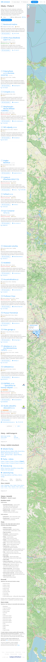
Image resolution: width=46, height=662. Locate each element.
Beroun (8, 451)
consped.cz (16, 102)
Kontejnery (3, 439)
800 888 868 (5, 401)
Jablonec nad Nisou (12, 475)
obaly (18, 645)
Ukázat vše (3, 441)
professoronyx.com (18, 306)
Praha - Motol (22, 488)
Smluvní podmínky (10, 652)
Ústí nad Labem (9, 470)
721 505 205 (5, 342)
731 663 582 (5, 123)
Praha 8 (12, 463)
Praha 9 (17, 463)
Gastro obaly (4, 437)
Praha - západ (13, 454)
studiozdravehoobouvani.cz (8, 422)
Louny (18, 468)
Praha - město (8, 459)
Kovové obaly (17, 439)
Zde (7, 640)
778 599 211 (5, 258)
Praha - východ (5, 454)
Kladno (12, 451)
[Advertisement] (13, 60)
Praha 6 (3, 463)
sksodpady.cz (17, 137)
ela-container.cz (17, 223)
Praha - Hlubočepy (5, 485)
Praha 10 (22, 463)
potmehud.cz (17, 323)
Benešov (3, 451)
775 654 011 (5, 275)
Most (22, 468)
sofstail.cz (16, 204)
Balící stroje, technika (5, 436)
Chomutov (7, 468)
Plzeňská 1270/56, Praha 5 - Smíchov (9, 411)
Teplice (3, 470)
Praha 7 (8, 463)
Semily (2, 476)
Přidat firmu (18, 652)
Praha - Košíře (4, 486)
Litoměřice (13, 468)
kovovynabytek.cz (18, 399)
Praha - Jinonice (20, 485)
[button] (34, 332)
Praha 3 (12, 461)
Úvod (3, 652)
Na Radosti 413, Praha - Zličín (8, 26)
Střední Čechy (8, 449)
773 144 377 (16, 50)
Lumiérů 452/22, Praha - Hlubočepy (9, 281)
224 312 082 (16, 33)
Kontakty (7, 654)
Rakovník (3, 456)
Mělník (2, 453)
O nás (23, 652)
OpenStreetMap (41, 4)
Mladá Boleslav (9, 453)
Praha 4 (17, 461)
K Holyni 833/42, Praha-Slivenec (8, 391)
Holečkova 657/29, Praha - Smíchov (9, 369)
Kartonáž (16, 437)
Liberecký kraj (8, 473)
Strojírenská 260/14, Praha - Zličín (8, 94)
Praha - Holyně (13, 485)
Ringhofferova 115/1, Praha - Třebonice (10, 129)
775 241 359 (20, 422)
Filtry (25, 17)
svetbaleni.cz (16, 377)
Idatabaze (6, 2)
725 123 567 (5, 362)
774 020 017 (5, 325)
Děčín (2, 468)
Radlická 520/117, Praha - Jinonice (8, 42)
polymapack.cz (17, 85)
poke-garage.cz (17, 340)
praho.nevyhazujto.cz (18, 121)
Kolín (16, 451)
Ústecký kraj (7, 466)
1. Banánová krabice (33, 325)
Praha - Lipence (19, 486)
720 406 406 (22, 189)
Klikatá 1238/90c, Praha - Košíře (8, 112)
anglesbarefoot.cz (18, 173)
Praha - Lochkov (4, 488)
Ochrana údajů (13, 654)
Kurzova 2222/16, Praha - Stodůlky (9, 77)
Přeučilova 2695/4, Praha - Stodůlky (9, 248)
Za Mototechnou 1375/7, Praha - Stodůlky (10, 352)
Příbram (19, 454)
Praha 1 (3, 461)
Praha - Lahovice (11, 486)
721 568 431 (5, 292)
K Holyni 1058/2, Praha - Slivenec (8, 265)
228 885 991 (5, 225)
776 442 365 (5, 206)
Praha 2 (8, 461)
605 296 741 (5, 379)
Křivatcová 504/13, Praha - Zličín (8, 164)
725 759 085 (5, 308)
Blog (23, 657)
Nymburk (16, 453)
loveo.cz (15, 189)
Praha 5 (22, 461)
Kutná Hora (21, 451)
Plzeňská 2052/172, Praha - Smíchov (9, 181)
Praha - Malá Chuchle (13, 488)
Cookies (20, 654)
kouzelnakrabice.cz (18, 290)
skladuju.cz (16, 360)
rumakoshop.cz (17, 273)
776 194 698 (5, 87)
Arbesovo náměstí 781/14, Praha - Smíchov (10, 298)
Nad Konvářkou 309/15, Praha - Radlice (9, 315)
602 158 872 (5, 139)
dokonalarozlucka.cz (18, 256)
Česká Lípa (4, 475)
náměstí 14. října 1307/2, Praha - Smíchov (10, 331)
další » (18, 426)
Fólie (15, 436)
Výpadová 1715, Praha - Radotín (8, 215)
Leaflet (36, 4)
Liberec (20, 475)
